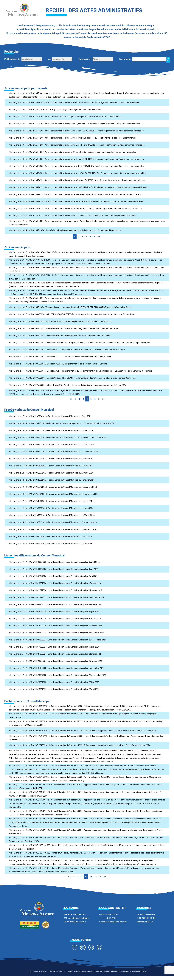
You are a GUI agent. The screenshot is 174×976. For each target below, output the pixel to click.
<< (70, 399)
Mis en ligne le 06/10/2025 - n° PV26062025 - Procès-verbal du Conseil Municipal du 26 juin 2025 (50, 466)
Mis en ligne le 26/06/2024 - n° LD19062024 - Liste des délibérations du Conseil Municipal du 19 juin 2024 (54, 647)
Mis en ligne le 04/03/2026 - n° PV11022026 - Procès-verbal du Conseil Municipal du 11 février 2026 (51, 444)
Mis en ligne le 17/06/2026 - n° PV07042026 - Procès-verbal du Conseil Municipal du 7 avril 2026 (50, 416)
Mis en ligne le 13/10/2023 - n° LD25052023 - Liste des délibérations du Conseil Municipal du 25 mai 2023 (54, 689)
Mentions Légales (65, 971)
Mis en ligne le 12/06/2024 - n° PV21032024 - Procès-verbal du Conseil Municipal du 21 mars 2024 (51, 508)
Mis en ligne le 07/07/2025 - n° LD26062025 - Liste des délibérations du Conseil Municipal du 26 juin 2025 (54, 611)
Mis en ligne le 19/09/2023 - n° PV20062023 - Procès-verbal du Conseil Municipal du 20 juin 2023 (50, 536)
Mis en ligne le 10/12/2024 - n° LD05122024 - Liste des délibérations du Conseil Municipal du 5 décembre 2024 (56, 633)
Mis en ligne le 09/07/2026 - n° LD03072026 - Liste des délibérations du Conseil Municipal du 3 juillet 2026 (54, 562)
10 (90, 876)
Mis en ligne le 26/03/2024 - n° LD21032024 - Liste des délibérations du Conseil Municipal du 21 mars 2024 (55, 654)
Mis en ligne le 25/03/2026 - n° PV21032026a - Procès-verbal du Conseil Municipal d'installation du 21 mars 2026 (57, 437)
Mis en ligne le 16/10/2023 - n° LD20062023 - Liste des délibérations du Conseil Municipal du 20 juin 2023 (54, 682)
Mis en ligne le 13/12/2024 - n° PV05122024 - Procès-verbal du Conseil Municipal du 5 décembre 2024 (53, 487)
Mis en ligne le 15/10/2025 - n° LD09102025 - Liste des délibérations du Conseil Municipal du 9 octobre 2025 (55, 604)
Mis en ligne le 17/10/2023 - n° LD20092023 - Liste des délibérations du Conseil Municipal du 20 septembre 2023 (57, 675)
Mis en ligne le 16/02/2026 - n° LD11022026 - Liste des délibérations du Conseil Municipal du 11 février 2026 (55, 590)
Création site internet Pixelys (135, 971)
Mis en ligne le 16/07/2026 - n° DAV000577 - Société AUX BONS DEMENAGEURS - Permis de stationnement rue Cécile (59, 335)
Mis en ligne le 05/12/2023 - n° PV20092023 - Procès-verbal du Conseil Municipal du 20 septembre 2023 (54, 529)
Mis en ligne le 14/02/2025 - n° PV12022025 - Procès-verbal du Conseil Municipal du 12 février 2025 (51, 480)
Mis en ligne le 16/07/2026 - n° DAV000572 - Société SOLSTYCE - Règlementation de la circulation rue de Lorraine (58, 364)
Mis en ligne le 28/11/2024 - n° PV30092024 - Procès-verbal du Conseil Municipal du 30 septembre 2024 (54, 494)
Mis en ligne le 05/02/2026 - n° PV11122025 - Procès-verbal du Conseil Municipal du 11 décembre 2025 (53, 452)
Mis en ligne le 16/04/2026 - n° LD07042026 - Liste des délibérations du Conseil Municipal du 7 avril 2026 (54, 576)
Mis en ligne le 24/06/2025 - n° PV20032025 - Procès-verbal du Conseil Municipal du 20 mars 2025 (51, 473)
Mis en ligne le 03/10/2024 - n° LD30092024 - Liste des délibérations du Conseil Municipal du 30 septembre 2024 (57, 640)
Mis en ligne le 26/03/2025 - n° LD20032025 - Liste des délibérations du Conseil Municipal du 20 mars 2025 (55, 618)
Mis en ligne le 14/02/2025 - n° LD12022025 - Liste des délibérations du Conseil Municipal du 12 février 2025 (55, 626)
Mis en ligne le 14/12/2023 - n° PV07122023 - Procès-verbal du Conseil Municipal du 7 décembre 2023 (53, 522)
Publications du (12, 59)
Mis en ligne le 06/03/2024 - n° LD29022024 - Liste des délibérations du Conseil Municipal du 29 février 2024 (55, 661)
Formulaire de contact (109, 914)
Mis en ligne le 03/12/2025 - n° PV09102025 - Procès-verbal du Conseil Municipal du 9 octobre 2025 (52, 459)
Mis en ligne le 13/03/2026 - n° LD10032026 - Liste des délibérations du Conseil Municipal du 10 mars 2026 (55, 583)
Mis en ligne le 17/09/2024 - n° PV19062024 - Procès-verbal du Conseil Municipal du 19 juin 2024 (50, 501)
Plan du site (119, 971)
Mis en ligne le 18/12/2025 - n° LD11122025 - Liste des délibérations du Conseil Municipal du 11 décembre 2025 (57, 597)
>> (99, 236)
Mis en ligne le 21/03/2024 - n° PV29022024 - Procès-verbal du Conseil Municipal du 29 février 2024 (51, 515)
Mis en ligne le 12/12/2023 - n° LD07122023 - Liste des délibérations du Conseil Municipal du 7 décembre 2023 (56, 668)
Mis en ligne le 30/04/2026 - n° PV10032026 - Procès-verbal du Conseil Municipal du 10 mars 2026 (51, 430)
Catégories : (85, 59)
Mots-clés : (125, 59)
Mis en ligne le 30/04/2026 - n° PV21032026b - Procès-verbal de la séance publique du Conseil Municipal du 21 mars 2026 (61, 423)
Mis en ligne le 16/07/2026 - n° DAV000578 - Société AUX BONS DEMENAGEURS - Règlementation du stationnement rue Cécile (63, 328)
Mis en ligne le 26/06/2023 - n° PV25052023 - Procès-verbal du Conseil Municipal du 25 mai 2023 (50, 543)
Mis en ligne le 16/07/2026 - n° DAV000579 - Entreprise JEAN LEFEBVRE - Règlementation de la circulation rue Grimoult (60, 321)
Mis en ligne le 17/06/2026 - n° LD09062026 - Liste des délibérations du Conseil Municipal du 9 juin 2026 (53, 569)
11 (95, 876)
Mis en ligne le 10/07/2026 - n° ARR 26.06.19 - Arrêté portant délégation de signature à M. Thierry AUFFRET (55, 109)
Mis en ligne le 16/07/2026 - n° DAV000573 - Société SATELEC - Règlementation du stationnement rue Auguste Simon (60, 357)
